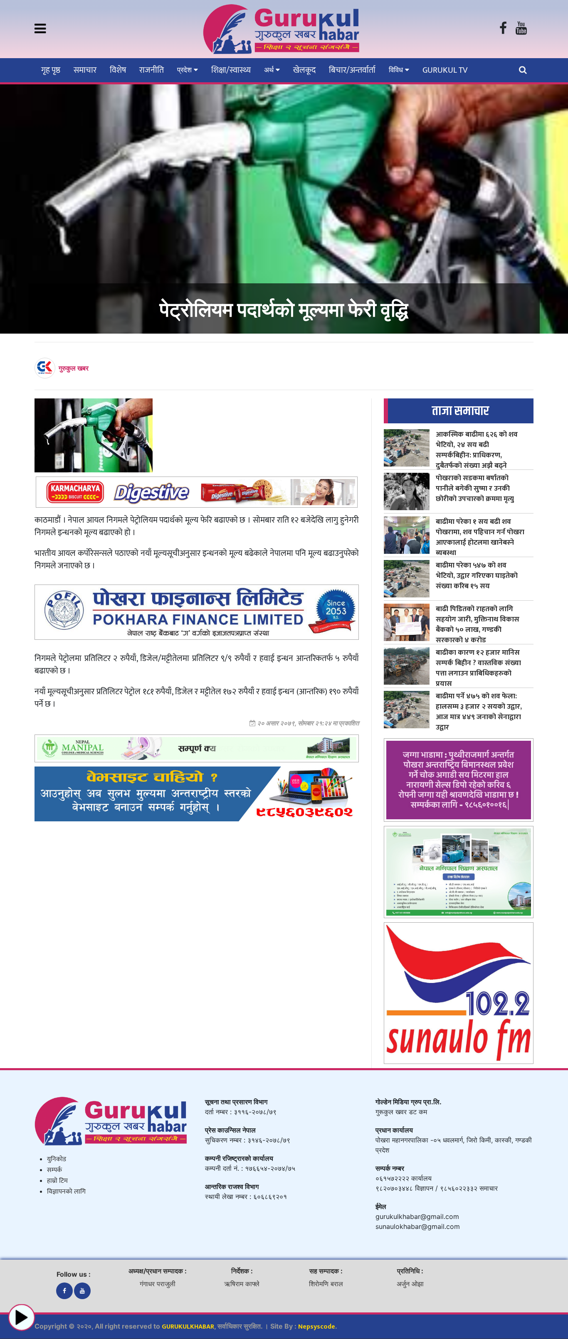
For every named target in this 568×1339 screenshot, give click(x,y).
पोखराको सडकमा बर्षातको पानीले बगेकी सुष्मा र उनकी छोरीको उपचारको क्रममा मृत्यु (475, 488)
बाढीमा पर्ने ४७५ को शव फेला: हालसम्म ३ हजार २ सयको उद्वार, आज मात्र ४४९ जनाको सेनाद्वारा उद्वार (479, 711)
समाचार (85, 70)
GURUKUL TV (444, 70)
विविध (397, 70)
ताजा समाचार (460, 411)
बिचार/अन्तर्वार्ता (352, 70)
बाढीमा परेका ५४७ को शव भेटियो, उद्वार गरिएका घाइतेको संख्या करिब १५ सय (477, 575)
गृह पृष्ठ (50, 70)
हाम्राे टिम (57, 1181)
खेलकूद (304, 70)
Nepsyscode (316, 1326)
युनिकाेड (56, 1159)
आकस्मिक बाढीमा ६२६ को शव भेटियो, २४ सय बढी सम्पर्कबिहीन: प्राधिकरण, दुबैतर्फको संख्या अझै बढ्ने (477, 450)
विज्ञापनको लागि (66, 1191)
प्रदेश (185, 70)
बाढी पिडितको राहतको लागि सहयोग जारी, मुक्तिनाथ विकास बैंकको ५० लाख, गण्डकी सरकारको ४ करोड (477, 624)
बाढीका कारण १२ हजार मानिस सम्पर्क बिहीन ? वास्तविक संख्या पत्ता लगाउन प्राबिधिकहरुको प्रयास (478, 668)
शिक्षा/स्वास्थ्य (231, 70)
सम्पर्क (54, 1170)
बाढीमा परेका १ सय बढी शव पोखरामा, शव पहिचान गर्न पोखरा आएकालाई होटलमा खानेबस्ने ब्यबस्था (480, 537)
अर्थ (270, 70)
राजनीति (151, 70)
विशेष (118, 70)
